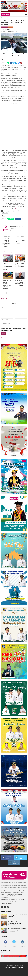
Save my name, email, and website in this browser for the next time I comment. (13, 329)
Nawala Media (16, 973)
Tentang (11, 965)
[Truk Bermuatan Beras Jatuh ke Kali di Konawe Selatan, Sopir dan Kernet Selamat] (8, 258)
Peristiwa (10, 27)
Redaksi (17, 965)
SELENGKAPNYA (20, 899)
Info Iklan (20, 967)
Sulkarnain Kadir (22, 210)
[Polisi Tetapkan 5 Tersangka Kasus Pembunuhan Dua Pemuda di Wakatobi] (20, 258)
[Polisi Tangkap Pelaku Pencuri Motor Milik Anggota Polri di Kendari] (20, 275)
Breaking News (4, 27)
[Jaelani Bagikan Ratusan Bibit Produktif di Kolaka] (4, 916)
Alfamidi (5, 210)
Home (6, 965)
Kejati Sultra (11, 210)
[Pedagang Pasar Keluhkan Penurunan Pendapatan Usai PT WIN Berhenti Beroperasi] (8, 275)
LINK (15, 208)
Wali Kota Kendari (5, 212)
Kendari (16, 210)
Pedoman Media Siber (11, 967)
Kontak (21, 965)
